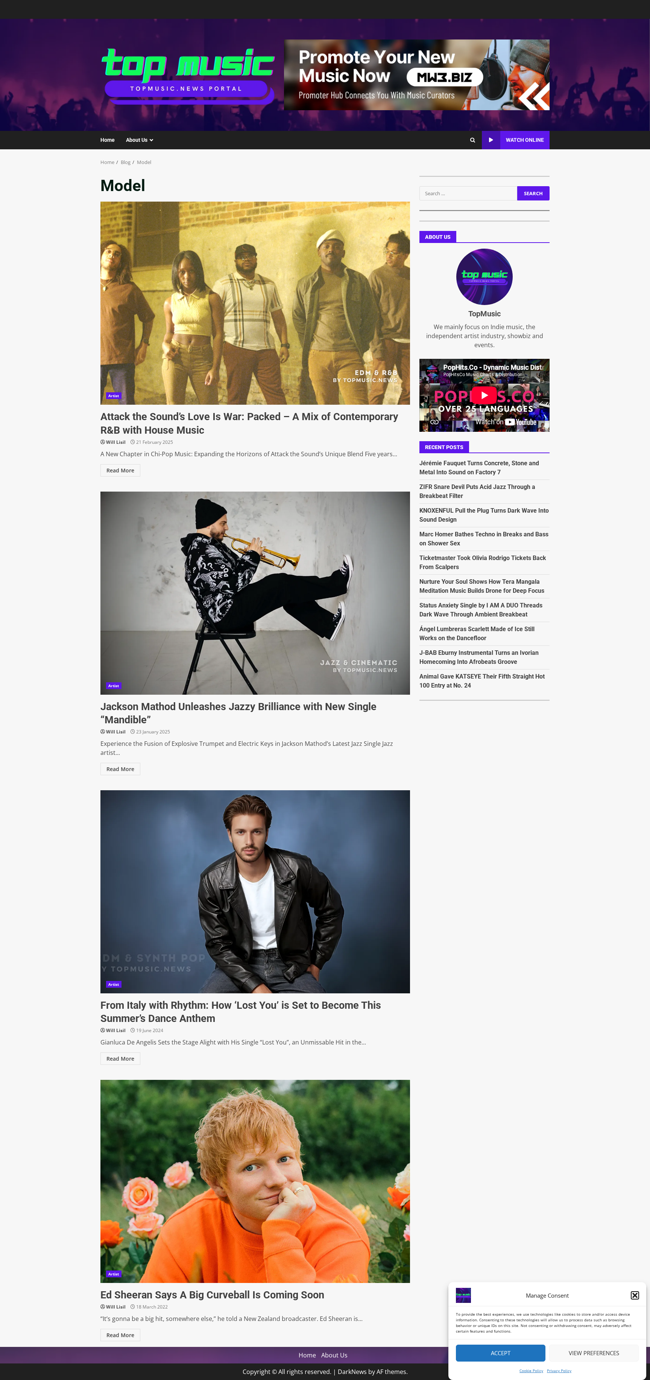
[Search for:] (468, 193)
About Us (136, 140)
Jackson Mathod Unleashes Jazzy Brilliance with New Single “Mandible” (255, 593)
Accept (500, 1353)
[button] (635, 1295)
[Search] (472, 140)
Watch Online (525, 140)
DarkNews (352, 1372)
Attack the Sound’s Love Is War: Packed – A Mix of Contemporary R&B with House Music (255, 303)
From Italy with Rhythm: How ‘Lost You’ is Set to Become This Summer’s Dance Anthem (255, 891)
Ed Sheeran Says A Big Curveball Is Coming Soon (255, 1181)
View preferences (594, 1353)
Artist (113, 395)
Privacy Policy (559, 1370)
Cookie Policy (531, 1370)
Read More (120, 470)
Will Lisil (116, 442)
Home (107, 140)
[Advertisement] (417, 74)
